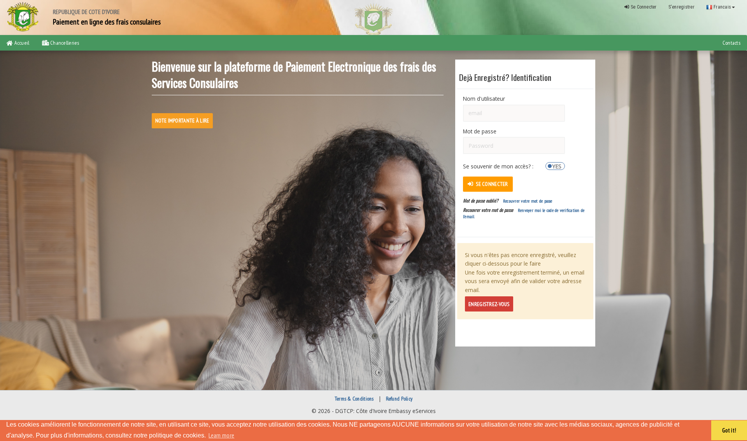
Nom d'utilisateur (484, 98)
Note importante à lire (182, 120)
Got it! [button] (729, 430)
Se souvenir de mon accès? (497, 166)
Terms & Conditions (354, 398)
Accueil (21, 42)
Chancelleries (64, 42)
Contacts (731, 42)
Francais (721, 7)
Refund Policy (399, 398)
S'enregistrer (681, 7)
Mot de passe (479, 131)
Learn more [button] (221, 435)
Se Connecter (643, 7)
